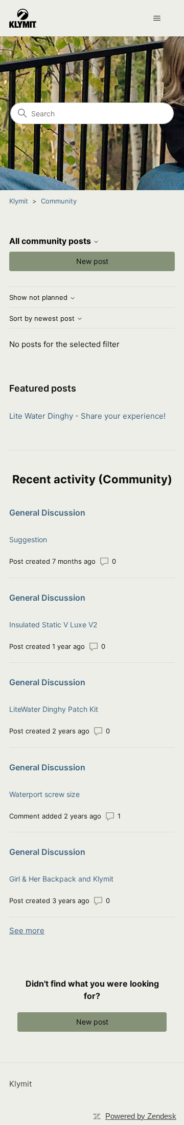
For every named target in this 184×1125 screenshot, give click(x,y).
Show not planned (39, 297)
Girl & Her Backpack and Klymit (61, 878)
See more (26, 930)
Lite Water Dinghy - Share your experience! (87, 416)
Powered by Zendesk (140, 1116)
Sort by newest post (43, 318)
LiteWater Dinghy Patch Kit (53, 709)
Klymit (18, 201)
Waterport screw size (44, 794)
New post (92, 261)
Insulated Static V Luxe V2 (53, 624)
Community (59, 201)
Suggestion (28, 539)
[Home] (22, 18)
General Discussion (47, 512)
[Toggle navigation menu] (157, 18)
